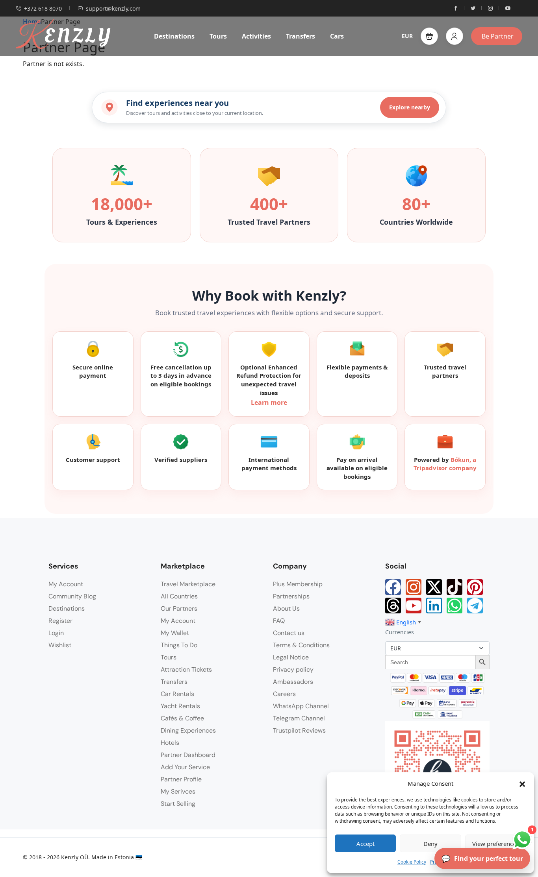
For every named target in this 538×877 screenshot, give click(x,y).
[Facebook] (393, 587)
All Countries (179, 596)
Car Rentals (177, 694)
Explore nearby (409, 107)
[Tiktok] (454, 587)
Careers (284, 694)
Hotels (170, 743)
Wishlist (59, 645)
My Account (65, 584)
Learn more (269, 402)
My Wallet (175, 633)
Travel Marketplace (188, 584)
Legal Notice (291, 657)
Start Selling (178, 803)
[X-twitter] (434, 587)
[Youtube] (413, 605)
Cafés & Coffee (182, 718)
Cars (337, 36)
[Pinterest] (475, 587)
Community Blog (72, 596)
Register (60, 621)
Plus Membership (298, 584)
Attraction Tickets (186, 669)
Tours (218, 36)
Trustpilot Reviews (299, 730)
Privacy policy (293, 669)
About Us (286, 608)
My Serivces (178, 791)
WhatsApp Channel (301, 706)
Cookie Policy (411, 862)
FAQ (279, 621)
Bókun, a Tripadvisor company (445, 464)
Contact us (288, 633)
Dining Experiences (188, 730)
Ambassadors (293, 682)
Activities (256, 36)
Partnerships (291, 596)
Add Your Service (185, 767)
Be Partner (498, 36)
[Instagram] (413, 587)
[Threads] (393, 605)
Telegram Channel (299, 718)
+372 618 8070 (43, 8)
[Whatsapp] (454, 605)
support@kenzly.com (113, 8)
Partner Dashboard (188, 755)
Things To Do (179, 645)
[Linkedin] (434, 605)
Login (56, 633)
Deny (430, 843)
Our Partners (179, 608)
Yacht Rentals (180, 706)
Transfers (300, 36)
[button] (522, 783)
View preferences (495, 843)
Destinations (174, 36)
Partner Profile (181, 779)
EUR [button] (407, 36)
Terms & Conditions (301, 645)
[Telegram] (475, 605)
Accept (365, 843)
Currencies (399, 632)
